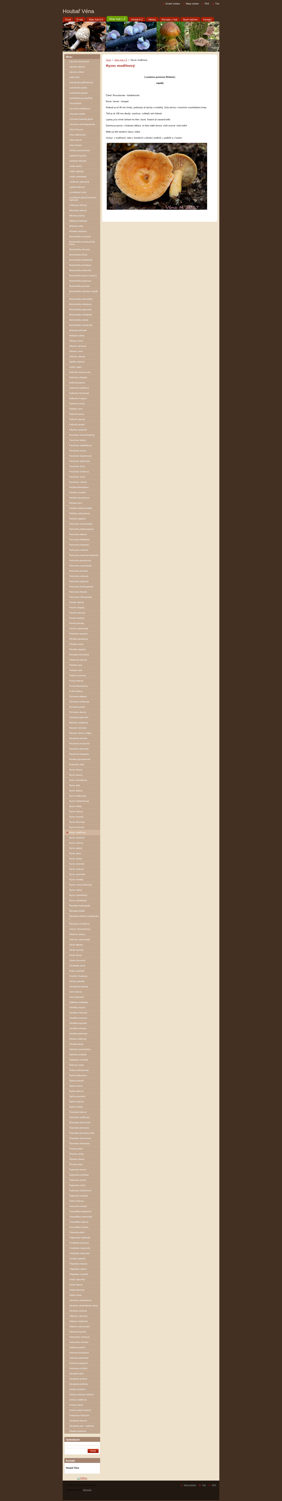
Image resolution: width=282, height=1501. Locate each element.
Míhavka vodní (76, 226)
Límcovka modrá (77, 114)
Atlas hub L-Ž (120, 60)
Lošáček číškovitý (77, 161)
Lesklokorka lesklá (78, 87)
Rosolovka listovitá (78, 738)
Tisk (217, 3)
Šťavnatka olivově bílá (79, 1122)
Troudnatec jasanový (79, 1243)
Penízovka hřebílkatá (79, 539)
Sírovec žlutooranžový (79, 929)
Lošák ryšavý (75, 166)
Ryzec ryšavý (75, 858)
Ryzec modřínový (77, 832)
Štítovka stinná (76, 1154)
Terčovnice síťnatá (78, 1206)
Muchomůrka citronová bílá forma (82, 243)
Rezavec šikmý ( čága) (80, 733)
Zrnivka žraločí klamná (80, 1410)
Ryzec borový (75, 769)
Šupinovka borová (77, 1169)
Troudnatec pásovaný (79, 1253)
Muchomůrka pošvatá (79, 286)
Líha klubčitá (75, 103)
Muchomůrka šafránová (80, 304)
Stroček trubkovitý (77, 1039)
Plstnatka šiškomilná (79, 654)
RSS (207, 3)
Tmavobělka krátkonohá (80, 1216)
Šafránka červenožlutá (79, 1049)
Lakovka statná (76, 72)
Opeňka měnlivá (77, 362)
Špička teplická (76, 1101)
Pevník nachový (77, 618)
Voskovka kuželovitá (79, 1352)
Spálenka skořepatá (78, 1002)
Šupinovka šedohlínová (80, 1190)
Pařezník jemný (76, 414)
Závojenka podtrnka (78, 1384)
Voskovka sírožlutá (78, 1368)
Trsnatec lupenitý (77, 1258)
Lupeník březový (77, 187)
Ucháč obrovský (77, 1290)
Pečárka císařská (77, 492)
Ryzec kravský (76, 817)
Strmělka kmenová (78, 1018)
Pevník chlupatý (77, 607)
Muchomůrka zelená (78, 320)
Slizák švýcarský (77, 960)
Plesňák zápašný (77, 649)
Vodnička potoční (77, 1347)
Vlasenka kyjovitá (77, 1332)
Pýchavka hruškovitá (79, 701)
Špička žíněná (76, 1107)
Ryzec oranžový (77, 837)
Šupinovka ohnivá (77, 1180)
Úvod (108, 60)
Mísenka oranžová (78, 231)
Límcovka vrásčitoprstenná (82, 124)
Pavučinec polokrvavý (79, 461)
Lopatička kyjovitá (77, 155)
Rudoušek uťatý (76, 764)
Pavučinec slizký (77, 477)
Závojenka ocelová (78, 1379)
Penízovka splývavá (78, 581)
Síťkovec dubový (77, 934)
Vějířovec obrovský (78, 1316)
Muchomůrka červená (79, 249)
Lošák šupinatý (76, 171)
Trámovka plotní (77, 1232)
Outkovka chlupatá (78, 377)
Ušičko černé (75, 1295)
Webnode (87, 1490)
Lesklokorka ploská (78, 93)
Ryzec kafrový (76, 811)
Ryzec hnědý (75, 806)
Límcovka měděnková (79, 108)
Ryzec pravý (75, 853)
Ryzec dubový (76, 790)
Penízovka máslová (78, 550)
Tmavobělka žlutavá (78, 1227)
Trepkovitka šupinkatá (79, 1237)
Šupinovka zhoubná (78, 1196)
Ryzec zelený (75, 890)
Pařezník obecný (77, 419)
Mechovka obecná (77, 210)
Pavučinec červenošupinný (82, 435)
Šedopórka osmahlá (78, 1060)
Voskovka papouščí (78, 1363)
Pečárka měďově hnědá (80, 508)
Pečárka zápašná (77, 518)
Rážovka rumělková (78, 722)
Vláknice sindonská (78, 1321)
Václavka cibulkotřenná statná (83, 1305)
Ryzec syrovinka (77, 874)
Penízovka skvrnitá (78, 571)
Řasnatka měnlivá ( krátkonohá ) (84, 917)
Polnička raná (75, 665)
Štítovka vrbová (76, 1159)
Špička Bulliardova (78, 1075)
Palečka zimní (76, 409)
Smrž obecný (75, 992)
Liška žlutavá (75, 145)
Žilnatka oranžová (77, 1431)
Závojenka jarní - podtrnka (81, 1426)
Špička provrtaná (77, 1096)
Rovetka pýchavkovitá (79, 759)
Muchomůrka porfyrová (80, 281)
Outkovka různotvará (79, 393)
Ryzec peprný (75, 848)
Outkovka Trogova (78, 398)
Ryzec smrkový (76, 869)
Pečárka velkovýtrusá (79, 513)
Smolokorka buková (78, 986)
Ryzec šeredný (76, 879)
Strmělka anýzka (77, 1007)
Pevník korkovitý (77, 613)
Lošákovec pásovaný (79, 182)
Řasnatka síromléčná (79, 924)
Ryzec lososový (76, 827)
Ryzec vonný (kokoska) (80, 885)
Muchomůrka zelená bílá (80, 325)
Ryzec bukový (76, 775)
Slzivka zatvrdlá (76, 981)
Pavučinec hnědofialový (80, 445)
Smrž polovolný (76, 997)
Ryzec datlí (74, 785)
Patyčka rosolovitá (78, 430)
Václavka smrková (78, 1311)
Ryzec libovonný (77, 822)
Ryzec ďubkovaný (77, 796)
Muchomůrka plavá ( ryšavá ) (83, 275)
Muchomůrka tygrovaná (80, 309)
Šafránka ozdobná (77, 1054)
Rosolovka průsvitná (78, 749)
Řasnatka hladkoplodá (79, 905)
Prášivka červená (77, 675)
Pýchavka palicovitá (78, 717)
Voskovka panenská (78, 1358)
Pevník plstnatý (76, 623)
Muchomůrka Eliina (78, 254)
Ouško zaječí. (75, 367)
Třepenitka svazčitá (78, 1274)
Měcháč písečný (77, 215)
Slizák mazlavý (76, 950)
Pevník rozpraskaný (78, 628)
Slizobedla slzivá (77, 965)
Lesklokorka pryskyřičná (80, 98)
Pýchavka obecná (77, 712)
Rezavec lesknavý (78, 728)
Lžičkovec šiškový (78, 205)
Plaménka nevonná (78, 633)
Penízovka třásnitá (78, 592)
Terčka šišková (76, 1201)
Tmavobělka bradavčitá (80, 1211)
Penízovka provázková (80, 560)
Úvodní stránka (172, 3)
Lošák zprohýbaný (77, 176)
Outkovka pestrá (77, 382)
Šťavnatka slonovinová (80, 1138)
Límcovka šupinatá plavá (81, 119)
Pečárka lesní (75, 503)
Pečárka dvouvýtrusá (79, 498)
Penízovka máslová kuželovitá (83, 555)
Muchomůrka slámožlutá (80, 299)
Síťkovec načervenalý (79, 939)
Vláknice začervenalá (79, 1326)
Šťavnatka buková (77, 1112)
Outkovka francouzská (80, 372)
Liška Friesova (76, 129)
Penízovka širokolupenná (81, 586)
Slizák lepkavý (76, 945)
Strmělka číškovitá (78, 1013)
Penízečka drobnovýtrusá (81, 529)
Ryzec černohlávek (78, 780)
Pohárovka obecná (78, 660)
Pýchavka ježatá (77, 707)
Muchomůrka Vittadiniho (80, 314)
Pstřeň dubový (76, 691)
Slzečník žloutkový (78, 976)
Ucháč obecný (76, 1284)
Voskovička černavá (78, 1342)
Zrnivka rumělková (78, 1400)
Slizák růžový (75, 955)
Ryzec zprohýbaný (78, 900)
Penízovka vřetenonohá (80, 597)
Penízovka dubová (78, 534)
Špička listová (76, 1086)
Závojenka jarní (76, 1373)
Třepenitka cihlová (77, 1269)
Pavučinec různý (77, 466)
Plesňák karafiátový (78, 639)
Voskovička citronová (79, 1337)
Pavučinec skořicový (79, 471)
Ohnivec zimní (76, 351)
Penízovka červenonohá (80, 524)
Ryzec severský (77, 864)
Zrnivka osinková (77, 1389)
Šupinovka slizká (77, 1185)
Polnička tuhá (75, 670)
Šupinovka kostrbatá (79, 1175)
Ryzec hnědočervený (79, 801)
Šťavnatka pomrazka (79, 1128)
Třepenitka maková (78, 1264)
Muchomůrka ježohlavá (80, 265)
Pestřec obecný (76, 602)
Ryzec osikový (76, 843)
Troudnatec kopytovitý (79, 1248)
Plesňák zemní (76, 644)
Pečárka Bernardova (78, 487)
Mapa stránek (192, 3)
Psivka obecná (76, 681)
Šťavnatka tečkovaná (79, 1143)
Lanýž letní (74, 77)
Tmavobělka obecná (78, 1222)
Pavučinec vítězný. (78, 482)
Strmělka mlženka (77, 1028)
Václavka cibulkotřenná (80, 1300)
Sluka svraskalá (76, 971)
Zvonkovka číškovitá (79, 1415)
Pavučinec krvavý (77, 450)
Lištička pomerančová (79, 150)
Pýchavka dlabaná (78, 696)
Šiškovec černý (76, 1065)
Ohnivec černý (76, 341)
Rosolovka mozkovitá (79, 743)
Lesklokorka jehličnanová (81, 82)
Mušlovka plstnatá (77, 330)
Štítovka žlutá (75, 1164)
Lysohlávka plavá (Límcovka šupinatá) (82, 198)
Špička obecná (76, 1091)
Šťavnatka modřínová (79, 1117)
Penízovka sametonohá (80, 566)
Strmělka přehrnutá (78, 1033)
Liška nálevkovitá (77, 135)
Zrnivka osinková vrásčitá (81, 1394)
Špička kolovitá (76, 1080)
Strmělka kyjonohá (78, 1023)
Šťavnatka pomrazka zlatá (81, 1133)
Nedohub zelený (76, 335)
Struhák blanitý (76, 1044)
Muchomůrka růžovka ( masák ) (83, 292)
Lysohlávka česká (77, 192)
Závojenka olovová (78, 1420)
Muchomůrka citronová (80, 236)
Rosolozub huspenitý (79, 754)
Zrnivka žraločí (76, 1405)
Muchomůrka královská (80, 270)
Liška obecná (75, 140)
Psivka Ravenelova (78, 686)
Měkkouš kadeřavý (78, 221)
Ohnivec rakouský (77, 346)
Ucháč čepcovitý (77, 1279)
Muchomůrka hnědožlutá (80, 260)
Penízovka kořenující (79, 545)
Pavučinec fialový (77, 440)
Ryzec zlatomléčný (78, 895)
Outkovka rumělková (79, 388)
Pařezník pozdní (77, 424)
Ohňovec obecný (77, 356)
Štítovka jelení (76, 1148)
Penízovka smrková (78, 576)
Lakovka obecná (77, 67)
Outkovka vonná (77, 403)
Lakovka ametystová (79, 61)
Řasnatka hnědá (77, 911)
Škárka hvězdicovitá (78, 1070)
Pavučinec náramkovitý (80, 456)
